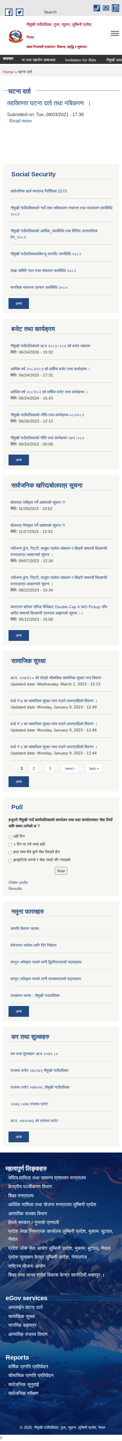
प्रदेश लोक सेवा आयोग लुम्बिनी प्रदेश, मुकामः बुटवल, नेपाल (59, 1248)
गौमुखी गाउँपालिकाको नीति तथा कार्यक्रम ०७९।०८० (47, 438)
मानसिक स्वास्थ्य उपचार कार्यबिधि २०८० (39, 287)
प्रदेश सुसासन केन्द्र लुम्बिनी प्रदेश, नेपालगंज (47, 1257)
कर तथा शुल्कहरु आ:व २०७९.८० (34, 1053)
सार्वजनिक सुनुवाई (23, 1384)
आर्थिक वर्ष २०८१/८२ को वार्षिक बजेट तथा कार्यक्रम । (49, 392)
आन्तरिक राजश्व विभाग (27, 1213)
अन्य (19, 303)
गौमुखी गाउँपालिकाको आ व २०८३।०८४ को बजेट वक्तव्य (50, 346)
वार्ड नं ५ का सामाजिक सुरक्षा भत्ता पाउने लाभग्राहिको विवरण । (53, 723)
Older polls (18, 882)
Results (15, 888)
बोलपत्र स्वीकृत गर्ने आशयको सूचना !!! (37, 502)
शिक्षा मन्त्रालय (20, 1196)
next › (70, 768)
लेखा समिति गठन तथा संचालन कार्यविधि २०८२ (43, 270)
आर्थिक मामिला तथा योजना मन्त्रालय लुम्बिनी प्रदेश (52, 1204)
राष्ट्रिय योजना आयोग (26, 1266)
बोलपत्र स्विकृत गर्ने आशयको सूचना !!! (37, 525)
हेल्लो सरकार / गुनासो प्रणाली (33, 1222)
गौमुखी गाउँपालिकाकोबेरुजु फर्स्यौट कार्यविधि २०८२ (45, 254)
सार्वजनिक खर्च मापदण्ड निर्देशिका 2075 (38, 191)
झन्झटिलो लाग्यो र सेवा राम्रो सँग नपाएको (41, 860)
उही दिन (19, 836)
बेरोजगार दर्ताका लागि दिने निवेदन (33, 945)
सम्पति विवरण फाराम (24, 928)
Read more (20, 120)
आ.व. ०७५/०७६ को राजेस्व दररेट (34, 1120)
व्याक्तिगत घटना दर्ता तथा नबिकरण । (49, 103)
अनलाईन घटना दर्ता (25, 1307)
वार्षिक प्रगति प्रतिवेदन (28, 1366)
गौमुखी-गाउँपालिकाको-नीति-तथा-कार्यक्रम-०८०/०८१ (47, 415)
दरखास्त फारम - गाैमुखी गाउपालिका (35, 995)
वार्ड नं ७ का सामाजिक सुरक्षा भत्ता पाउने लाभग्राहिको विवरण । (53, 700)
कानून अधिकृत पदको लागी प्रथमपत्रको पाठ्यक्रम (45, 978)
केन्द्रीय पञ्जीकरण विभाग (30, 1186)
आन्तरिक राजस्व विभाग (27, 1334)
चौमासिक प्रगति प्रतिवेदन (31, 1375)
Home (8, 72)
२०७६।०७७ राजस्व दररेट (29, 1104)
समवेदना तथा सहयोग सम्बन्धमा (26, 60)
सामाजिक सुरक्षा (21, 1316)
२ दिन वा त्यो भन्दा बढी (29, 844)
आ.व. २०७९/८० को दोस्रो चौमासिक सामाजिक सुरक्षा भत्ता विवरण (55, 677)
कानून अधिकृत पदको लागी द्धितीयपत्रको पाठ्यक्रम (45, 962)
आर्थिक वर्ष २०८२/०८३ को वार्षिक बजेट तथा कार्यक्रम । (50, 369)
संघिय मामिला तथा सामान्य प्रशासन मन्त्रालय (47, 1178)
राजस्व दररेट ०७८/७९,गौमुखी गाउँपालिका (39, 1070)
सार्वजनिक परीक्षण (23, 1393)
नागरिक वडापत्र (22, 1325)
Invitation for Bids (73, 60)
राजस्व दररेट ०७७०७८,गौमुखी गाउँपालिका (40, 1087)
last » (94, 768)
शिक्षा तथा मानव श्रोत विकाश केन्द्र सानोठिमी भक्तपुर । (56, 1275)
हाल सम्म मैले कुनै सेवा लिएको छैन (36, 852)
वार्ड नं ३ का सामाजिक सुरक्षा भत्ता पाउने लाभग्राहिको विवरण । (53, 746)
